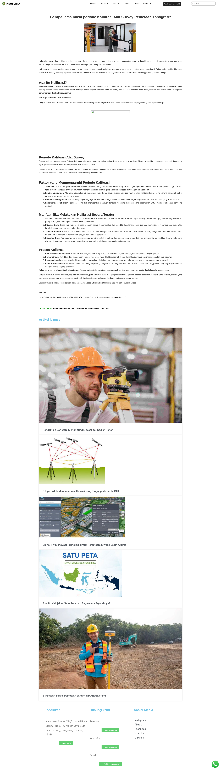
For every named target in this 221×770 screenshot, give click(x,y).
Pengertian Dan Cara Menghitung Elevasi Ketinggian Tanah (78, 429)
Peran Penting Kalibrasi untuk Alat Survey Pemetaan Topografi (81, 308)
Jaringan (126, 3)
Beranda (93, 3)
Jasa (114, 3)
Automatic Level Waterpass (59, 98)
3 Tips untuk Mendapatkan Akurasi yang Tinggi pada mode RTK (81, 491)
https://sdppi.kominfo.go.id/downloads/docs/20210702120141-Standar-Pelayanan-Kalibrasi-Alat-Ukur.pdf (82, 297)
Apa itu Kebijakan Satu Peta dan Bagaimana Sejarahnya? (76, 603)
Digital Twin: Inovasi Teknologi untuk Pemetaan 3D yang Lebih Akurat (84, 544)
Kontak (136, 3)
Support (145, 3)
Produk (103, 3)
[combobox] (203, 4)
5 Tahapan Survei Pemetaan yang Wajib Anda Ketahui (75, 695)
